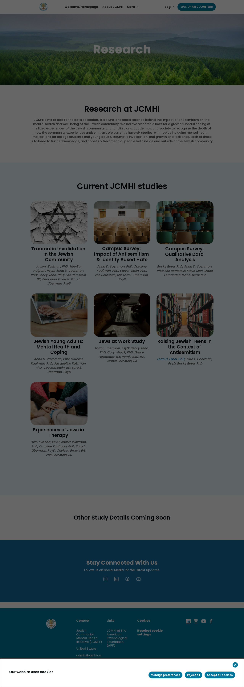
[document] (122, 672)
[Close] (235, 665)
